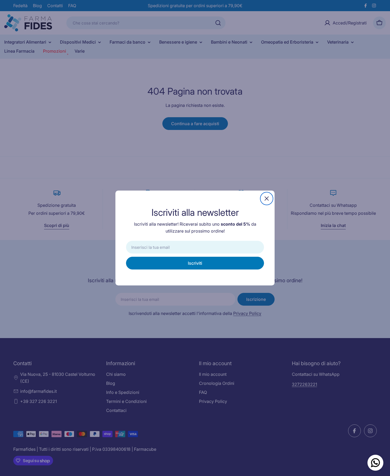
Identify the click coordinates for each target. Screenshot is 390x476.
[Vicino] (266, 198)
